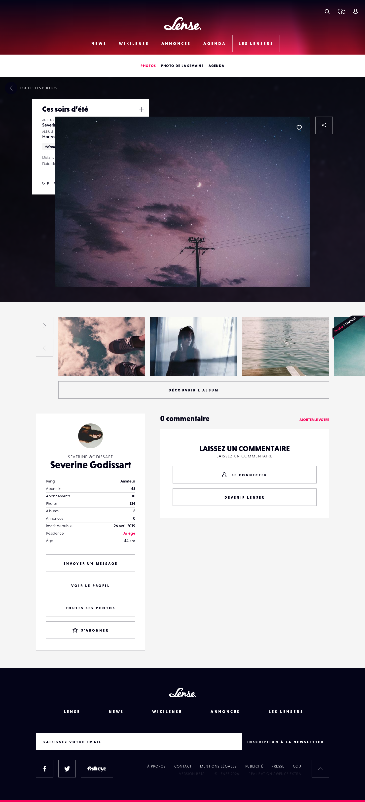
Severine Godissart (90, 464)
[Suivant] (44, 325)
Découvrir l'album (194, 390)
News (99, 43)
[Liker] (299, 127)
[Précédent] (44, 347)
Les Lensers (256, 43)
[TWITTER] (67, 768)
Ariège (129, 533)
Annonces (176, 43)
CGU (297, 766)
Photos (148, 66)
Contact (183, 766)
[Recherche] (327, 11)
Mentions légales (218, 766)
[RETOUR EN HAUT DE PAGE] (320, 768)
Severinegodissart (79, 366)
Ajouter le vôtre (314, 420)
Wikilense (134, 43)
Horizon (49, 136)
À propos (156, 766)
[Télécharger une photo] (341, 11)
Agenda (214, 43)
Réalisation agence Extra (275, 774)
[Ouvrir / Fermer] (141, 109)
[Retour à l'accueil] (182, 23)
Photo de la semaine (182, 66)
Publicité (254, 766)
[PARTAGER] (324, 125)
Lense (72, 711)
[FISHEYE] (97, 768)
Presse (278, 766)
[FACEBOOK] (44, 768)
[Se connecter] (355, 11)
